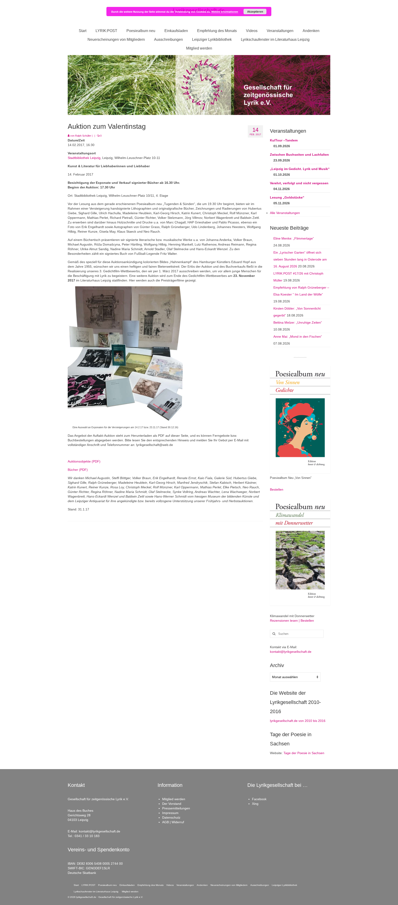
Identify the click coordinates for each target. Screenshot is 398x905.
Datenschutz (171, 817)
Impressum (170, 813)
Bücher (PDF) (78, 470)
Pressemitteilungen (176, 808)
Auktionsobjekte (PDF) (84, 461)
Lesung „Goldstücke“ (287, 197)
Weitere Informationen (224, 11)
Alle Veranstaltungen (285, 213)
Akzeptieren (255, 11)
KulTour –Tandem (284, 140)
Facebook (259, 799)
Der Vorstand (171, 803)
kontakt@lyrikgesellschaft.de (290, 651)
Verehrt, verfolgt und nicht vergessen (299, 183)
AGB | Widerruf (173, 822)
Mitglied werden (173, 799)
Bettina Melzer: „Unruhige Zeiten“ (297, 322)
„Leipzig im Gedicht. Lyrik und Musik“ (300, 169)
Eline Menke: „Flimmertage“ (293, 238)
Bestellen (276, 489)
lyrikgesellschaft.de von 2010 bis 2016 (297, 721)
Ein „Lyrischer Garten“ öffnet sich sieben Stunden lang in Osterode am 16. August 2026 (300, 259)
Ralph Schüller (83, 135)
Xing (255, 803)
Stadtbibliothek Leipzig (84, 158)
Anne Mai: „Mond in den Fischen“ (297, 336)
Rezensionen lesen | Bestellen (292, 620)
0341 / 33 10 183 (87, 836)
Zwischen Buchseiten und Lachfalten (299, 154)
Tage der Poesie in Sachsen (304, 753)
